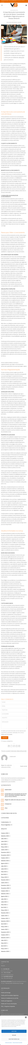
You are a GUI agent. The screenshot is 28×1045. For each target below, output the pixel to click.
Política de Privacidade (6, 734)
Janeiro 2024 (4, 849)
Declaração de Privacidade (17, 1042)
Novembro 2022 (5, 888)
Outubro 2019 (4, 934)
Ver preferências (14, 1039)
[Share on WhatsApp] (9, 746)
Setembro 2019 (5, 937)
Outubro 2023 (4, 858)
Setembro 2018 (5, 951)
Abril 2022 (3, 907)
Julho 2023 (3, 866)
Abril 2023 (3, 874)
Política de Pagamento (6, 1000)
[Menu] (2, 5)
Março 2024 (4, 846)
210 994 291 (6, 969)
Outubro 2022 (4, 891)
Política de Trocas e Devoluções (9, 1003)
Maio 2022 (4, 904)
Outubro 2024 (4, 833)
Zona (6, 808)
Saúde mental (23, 766)
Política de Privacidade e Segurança (9, 995)
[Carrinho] (26, 5)
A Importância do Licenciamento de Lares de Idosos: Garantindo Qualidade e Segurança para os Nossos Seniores (15, 795)
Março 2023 (4, 877)
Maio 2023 (4, 871)
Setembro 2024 (5, 836)
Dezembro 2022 (5, 885)
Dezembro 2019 (5, 932)
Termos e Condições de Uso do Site (9, 998)
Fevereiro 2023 (5, 879)
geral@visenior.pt (8, 976)
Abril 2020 (3, 923)
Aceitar (14, 1031)
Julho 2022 (3, 899)
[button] (26, 1017)
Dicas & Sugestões (5, 824)
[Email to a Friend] (16, 746)
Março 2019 (4, 948)
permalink (24, 751)
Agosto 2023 (4, 863)
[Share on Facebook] (11, 746)
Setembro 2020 (5, 921)
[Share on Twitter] (14, 746)
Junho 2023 (4, 869)
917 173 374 (7, 972)
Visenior (19, 22)
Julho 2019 (3, 940)
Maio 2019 (4, 943)
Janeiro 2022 (4, 915)
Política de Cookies (8, 1042)
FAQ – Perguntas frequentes (8, 1006)
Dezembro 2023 (5, 852)
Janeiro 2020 (4, 929)
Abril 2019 (3, 945)
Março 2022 (4, 910)
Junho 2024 (4, 841)
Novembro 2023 (5, 855)
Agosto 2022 (4, 896)
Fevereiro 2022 (5, 912)
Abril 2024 (3, 844)
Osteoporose (8, 803)
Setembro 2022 (5, 893)
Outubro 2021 (4, 918)
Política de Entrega (5, 992)
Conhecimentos (14, 10)
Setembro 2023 (5, 860)
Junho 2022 (4, 901)
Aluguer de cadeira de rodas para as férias (15, 799)
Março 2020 (4, 926)
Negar (14, 1035)
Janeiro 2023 (4, 882)
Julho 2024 (3, 838)
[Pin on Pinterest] (19, 746)
